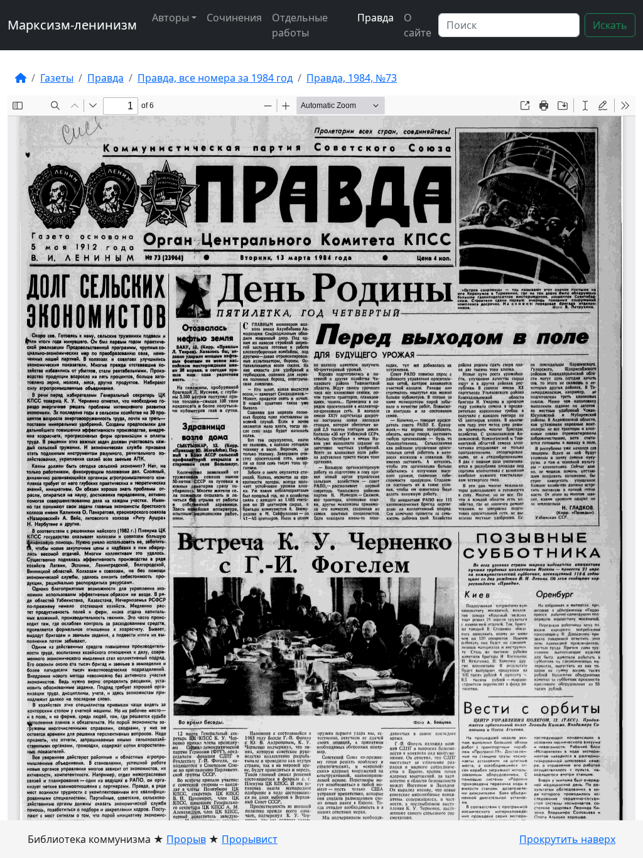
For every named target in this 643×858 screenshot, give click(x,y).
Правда (375, 17)
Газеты (56, 78)
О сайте (417, 25)
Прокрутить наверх (567, 839)
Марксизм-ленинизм (72, 24)
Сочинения (234, 17)
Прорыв (186, 839)
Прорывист (250, 839)
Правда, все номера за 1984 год (215, 78)
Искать (610, 25)
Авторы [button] (170, 17)
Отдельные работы (300, 25)
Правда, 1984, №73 (351, 78)
